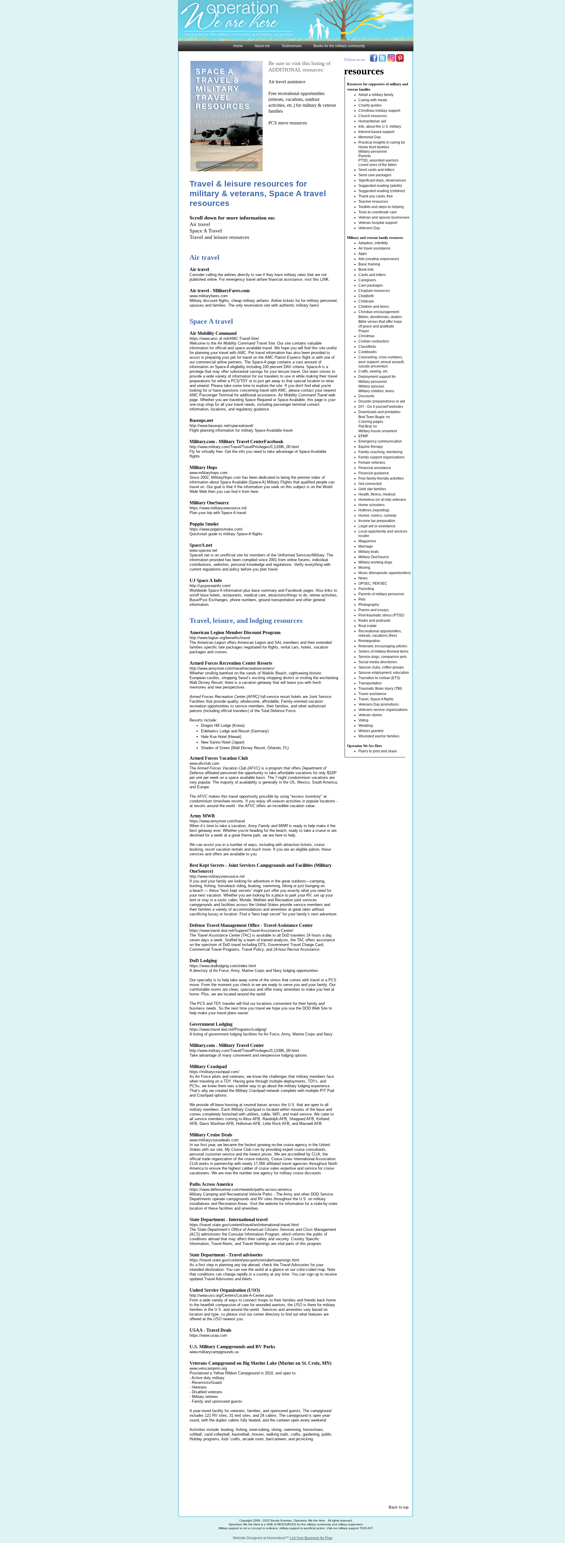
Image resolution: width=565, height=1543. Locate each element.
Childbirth (366, 296)
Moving (364, 568)
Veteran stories (370, 715)
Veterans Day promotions (378, 704)
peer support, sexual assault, (381, 362)
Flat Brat (365, 426)
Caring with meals (372, 100)
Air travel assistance (286, 81)
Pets (361, 599)
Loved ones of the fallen (377, 165)
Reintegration (369, 641)
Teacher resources (373, 201)
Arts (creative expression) (378, 259)
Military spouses (371, 386)
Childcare (366, 301)
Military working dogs (375, 562)
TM (387, 417)
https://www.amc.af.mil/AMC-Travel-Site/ (224, 338)
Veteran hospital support (377, 223)
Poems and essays (373, 610)
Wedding (365, 726)
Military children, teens (376, 391)
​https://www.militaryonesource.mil (218, 508)
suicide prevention (373, 366)
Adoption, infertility (373, 243)
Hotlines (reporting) (373, 510)
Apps (362, 254)
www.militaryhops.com (208, 472)
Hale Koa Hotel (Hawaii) (221, 736)
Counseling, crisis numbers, (380, 357)
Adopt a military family (375, 95)
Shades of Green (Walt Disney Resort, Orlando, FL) (245, 748)
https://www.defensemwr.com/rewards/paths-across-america (241, 1189)
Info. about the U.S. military (379, 126)
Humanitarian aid (372, 121)
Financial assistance (374, 468)
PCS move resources (287, 122)
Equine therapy (370, 447)
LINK (324, 279)
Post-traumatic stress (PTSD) (381, 615)
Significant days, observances (382, 180)
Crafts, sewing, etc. (373, 371)
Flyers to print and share (377, 751)
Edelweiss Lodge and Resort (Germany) (235, 731)
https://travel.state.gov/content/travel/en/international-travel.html (244, 1225)
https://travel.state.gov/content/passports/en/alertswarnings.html (244, 1260)
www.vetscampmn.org (208, 1368)
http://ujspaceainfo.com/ (210, 585)
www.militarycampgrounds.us (214, 1352)
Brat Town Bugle (371, 417)
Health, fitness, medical (377, 494)
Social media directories (377, 662)
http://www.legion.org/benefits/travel (220, 638)
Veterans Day (369, 228)
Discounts (366, 396)
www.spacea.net (203, 550)
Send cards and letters (376, 170)
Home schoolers (371, 505)
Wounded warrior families (378, 736)
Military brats (368, 552)
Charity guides (370, 105)
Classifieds (367, 347)
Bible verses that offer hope (380, 322)
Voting (363, 720)
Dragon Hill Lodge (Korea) (223, 725)
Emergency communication (380, 441)
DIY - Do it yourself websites (380, 407)
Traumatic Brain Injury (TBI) (380, 688)
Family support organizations (381, 457)
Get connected (370, 484)
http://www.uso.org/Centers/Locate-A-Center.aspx (231, 1295)
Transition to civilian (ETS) (379, 678)
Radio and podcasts (374, 620)
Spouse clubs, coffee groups (381, 667)
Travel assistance (372, 694)
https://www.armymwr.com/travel (217, 821)
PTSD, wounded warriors (378, 160)
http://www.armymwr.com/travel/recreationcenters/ (232, 668)
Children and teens (373, 307)
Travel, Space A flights (375, 699)
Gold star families (372, 489)
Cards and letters (372, 275)
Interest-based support (376, 132)
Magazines (367, 541)
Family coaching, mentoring (380, 452)
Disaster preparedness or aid (381, 401)
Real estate (367, 626)
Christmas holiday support (379, 111)
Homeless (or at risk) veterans (382, 500)
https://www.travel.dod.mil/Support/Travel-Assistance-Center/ (241, 930)
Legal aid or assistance (377, 526)
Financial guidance (373, 473)
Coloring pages (370, 422)
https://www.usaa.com (208, 1335)
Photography (368, 605)
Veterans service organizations (383, 710)
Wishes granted (370, 731)
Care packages (370, 285)
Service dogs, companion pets (382, 657)
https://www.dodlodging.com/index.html (223, 966)
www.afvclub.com (204, 763)
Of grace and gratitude (376, 326)
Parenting (366, 589)
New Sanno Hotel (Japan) (222, 742)
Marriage (365, 546)
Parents (364, 156)
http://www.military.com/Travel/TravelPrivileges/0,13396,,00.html (244, 447)
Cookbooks (367, 352)
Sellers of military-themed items (383, 651)
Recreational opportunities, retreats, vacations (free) (380, 633)
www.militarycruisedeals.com (214, 1140)
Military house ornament (377, 431)
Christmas (366, 336)
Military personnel (372, 151)
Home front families (373, 147)
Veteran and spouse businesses (384, 217)
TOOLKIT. (366, 1528)
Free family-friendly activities (381, 478)
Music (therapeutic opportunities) (384, 573)
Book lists (366, 269)
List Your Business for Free (311, 1538)
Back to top (398, 1507)
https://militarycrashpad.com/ (214, 1072)
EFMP (363, 436)
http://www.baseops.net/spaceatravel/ (221, 425)
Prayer (363, 331)
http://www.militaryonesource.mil (217, 876)
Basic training (369, 264)
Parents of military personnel (381, 594)
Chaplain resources (374, 291)
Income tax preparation (376, 521)
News (363, 578)
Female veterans (371, 462)
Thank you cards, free (375, 196)
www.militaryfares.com (209, 296)
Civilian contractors (373, 341)
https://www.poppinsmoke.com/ (216, 529)
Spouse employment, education (383, 673)
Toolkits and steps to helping (381, 207)
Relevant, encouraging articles (382, 646)
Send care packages (374, 175)
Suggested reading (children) (381, 191)
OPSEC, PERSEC (372, 583)
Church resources (372, 116)
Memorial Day (369, 137)
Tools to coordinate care (377, 212)
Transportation (370, 683)
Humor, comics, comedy (377, 515)
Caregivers (367, 280)
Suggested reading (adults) (380, 186)
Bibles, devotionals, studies (380, 317)
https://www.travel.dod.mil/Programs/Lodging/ (228, 1029)
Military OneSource (373, 557)
